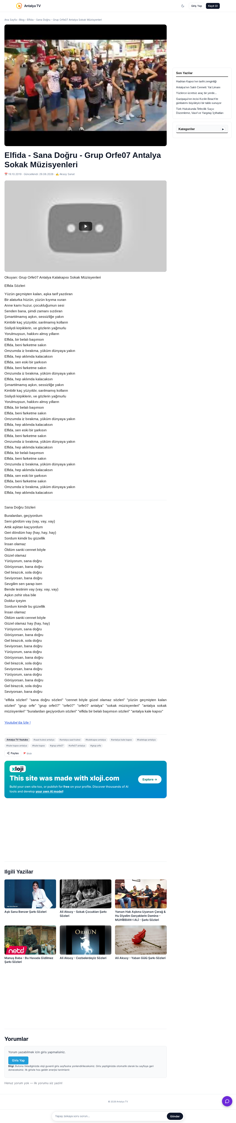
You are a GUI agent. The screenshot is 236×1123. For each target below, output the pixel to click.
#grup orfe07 (56, 745)
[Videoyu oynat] (85, 226)
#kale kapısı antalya (16, 745)
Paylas (15, 753)
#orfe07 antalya (77, 745)
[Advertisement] (85, 828)
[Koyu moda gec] (183, 6)
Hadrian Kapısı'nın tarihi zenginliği (196, 81)
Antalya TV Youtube (17, 739)
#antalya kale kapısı (121, 739)
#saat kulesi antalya (44, 739)
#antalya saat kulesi (70, 739)
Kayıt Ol (213, 5)
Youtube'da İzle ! (17, 722)
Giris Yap (18, 1060)
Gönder (175, 1116)
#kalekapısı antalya (96, 739)
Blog (22, 19)
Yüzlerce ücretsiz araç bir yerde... (196, 93)
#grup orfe (95, 745)
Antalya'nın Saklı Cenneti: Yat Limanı (198, 87)
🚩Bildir (27, 753)
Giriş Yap (196, 5)
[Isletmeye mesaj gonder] (227, 1101)
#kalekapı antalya (146, 739)
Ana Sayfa (10, 19)
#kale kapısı (38, 745)
